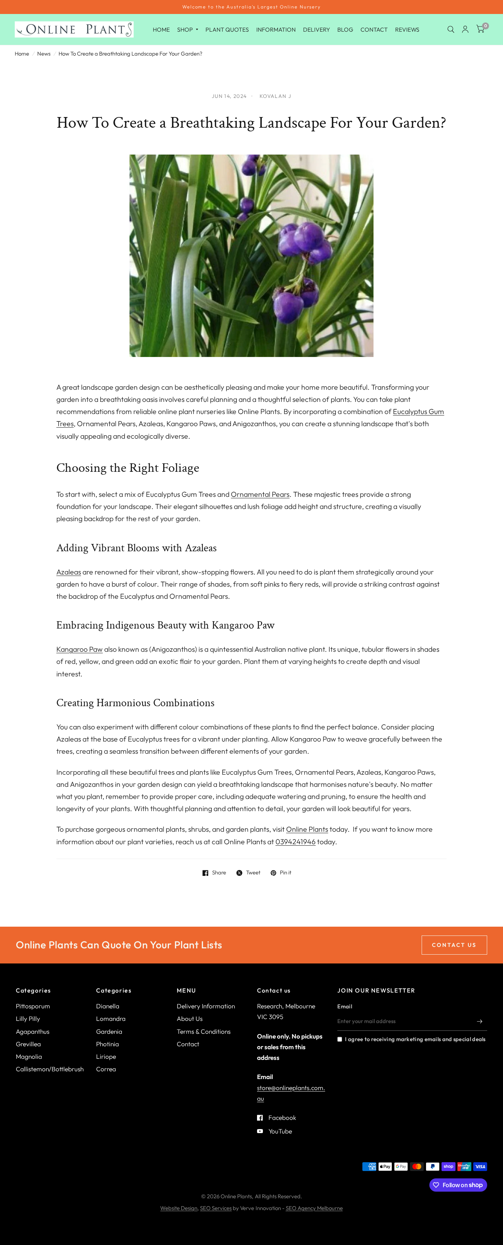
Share (219, 873)
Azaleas (68, 571)
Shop (185, 29)
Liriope (106, 1056)
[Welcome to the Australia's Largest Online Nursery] (251, 7)
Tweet (253, 873)
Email (344, 1006)
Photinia (107, 1044)
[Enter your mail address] (479, 1021)
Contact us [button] (454, 944)
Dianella (107, 1006)
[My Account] (465, 29)
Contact (374, 29)
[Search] (451, 29)
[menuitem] (161, 29)
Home (161, 29)
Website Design (178, 1208)
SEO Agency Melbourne (314, 1208)
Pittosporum (33, 1006)
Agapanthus (32, 1031)
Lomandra (111, 1018)
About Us (190, 1018)
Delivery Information (206, 1006)
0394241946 (295, 841)
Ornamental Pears (260, 494)
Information (276, 29)
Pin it (285, 873)
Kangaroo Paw (79, 649)
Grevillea (28, 1044)
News (43, 53)
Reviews (407, 29)
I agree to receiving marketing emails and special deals (415, 1039)
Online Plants (307, 829)
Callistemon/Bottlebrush (50, 1069)
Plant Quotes (227, 29)
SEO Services (216, 1208)
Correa (106, 1069)
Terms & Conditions (204, 1031)
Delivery (316, 29)
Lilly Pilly (28, 1018)
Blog (345, 29)
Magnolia (29, 1056)
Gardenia (109, 1031)
